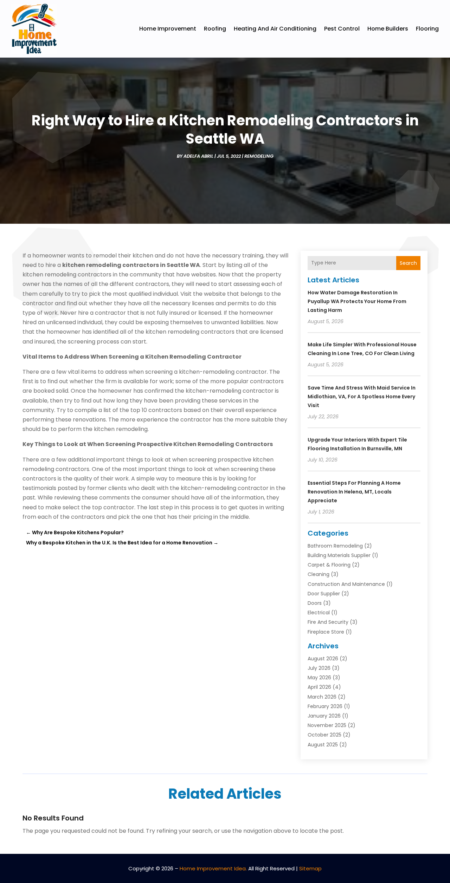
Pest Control (342, 29)
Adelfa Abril (198, 156)
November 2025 (327, 725)
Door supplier (324, 593)
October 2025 (324, 734)
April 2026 (319, 687)
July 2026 (319, 668)
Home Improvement (167, 29)
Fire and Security (328, 622)
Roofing (215, 29)
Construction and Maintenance (346, 584)
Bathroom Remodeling (335, 545)
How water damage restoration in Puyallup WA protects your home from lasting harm (357, 301)
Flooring (427, 29)
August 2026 (323, 658)
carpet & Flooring (329, 564)
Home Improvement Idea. (213, 868)
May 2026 (319, 677)
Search (408, 263)
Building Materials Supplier (339, 555)
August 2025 (323, 744)
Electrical (319, 612)
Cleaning (318, 574)
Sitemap (310, 868)
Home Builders (387, 29)
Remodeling (259, 156)
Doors (315, 603)
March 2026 (322, 696)
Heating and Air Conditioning (275, 29)
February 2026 (325, 706)
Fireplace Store (326, 631)
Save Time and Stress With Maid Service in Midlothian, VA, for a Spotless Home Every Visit (362, 396)
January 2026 (324, 715)
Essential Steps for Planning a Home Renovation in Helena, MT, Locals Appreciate (354, 491)
